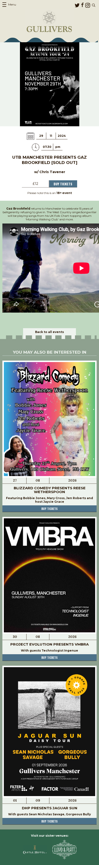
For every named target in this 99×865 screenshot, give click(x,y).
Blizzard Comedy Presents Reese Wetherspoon (50, 490)
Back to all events (49, 332)
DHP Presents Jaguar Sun (49, 808)
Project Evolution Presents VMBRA (49, 644)
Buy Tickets (63, 183)
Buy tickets (49, 509)
